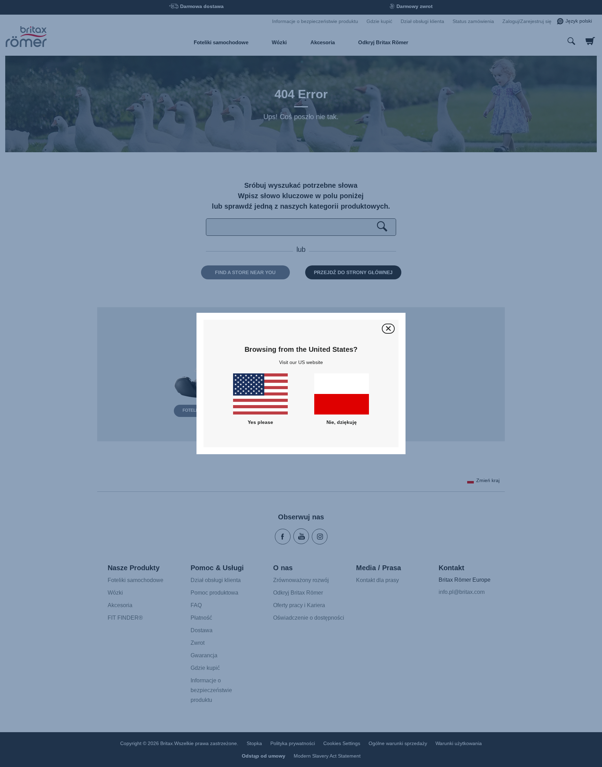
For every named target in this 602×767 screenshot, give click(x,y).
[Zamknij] (388, 328)
